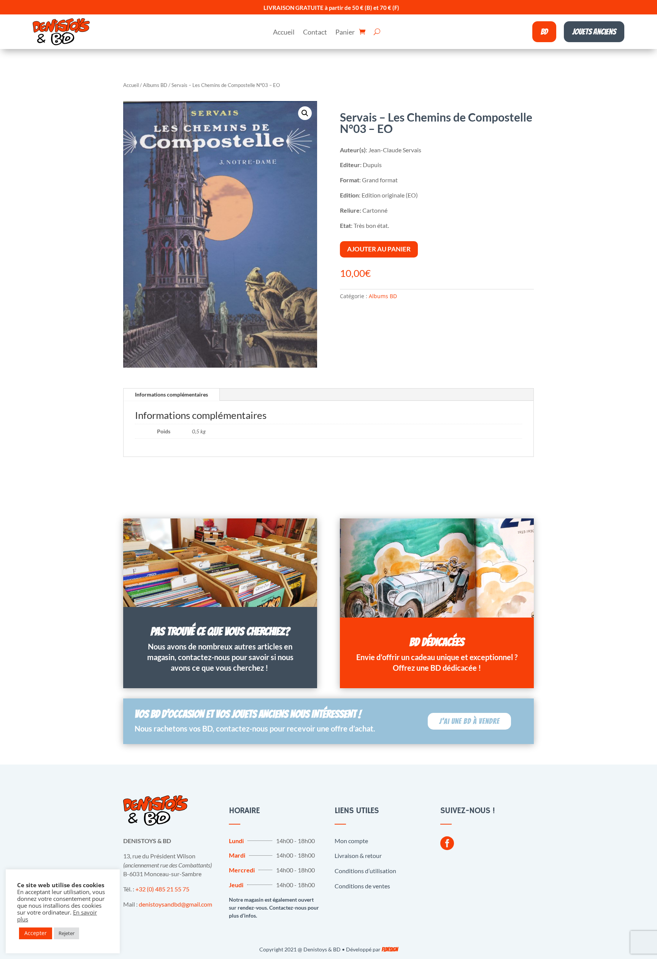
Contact (315, 32)
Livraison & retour (358, 855)
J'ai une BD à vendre (469, 721)
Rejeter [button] (67, 933)
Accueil (284, 32)
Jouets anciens (594, 31)
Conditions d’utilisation (365, 870)
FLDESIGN (390, 950)
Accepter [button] (35, 933)
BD (544, 31)
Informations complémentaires (171, 394)
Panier (345, 32)
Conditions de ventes (362, 885)
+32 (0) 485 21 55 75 (162, 889)
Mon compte (351, 840)
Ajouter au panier (379, 249)
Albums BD (155, 85)
